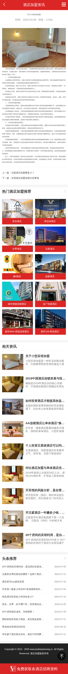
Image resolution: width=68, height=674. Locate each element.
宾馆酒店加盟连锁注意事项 (25, 178)
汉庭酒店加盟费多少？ (22, 172)
